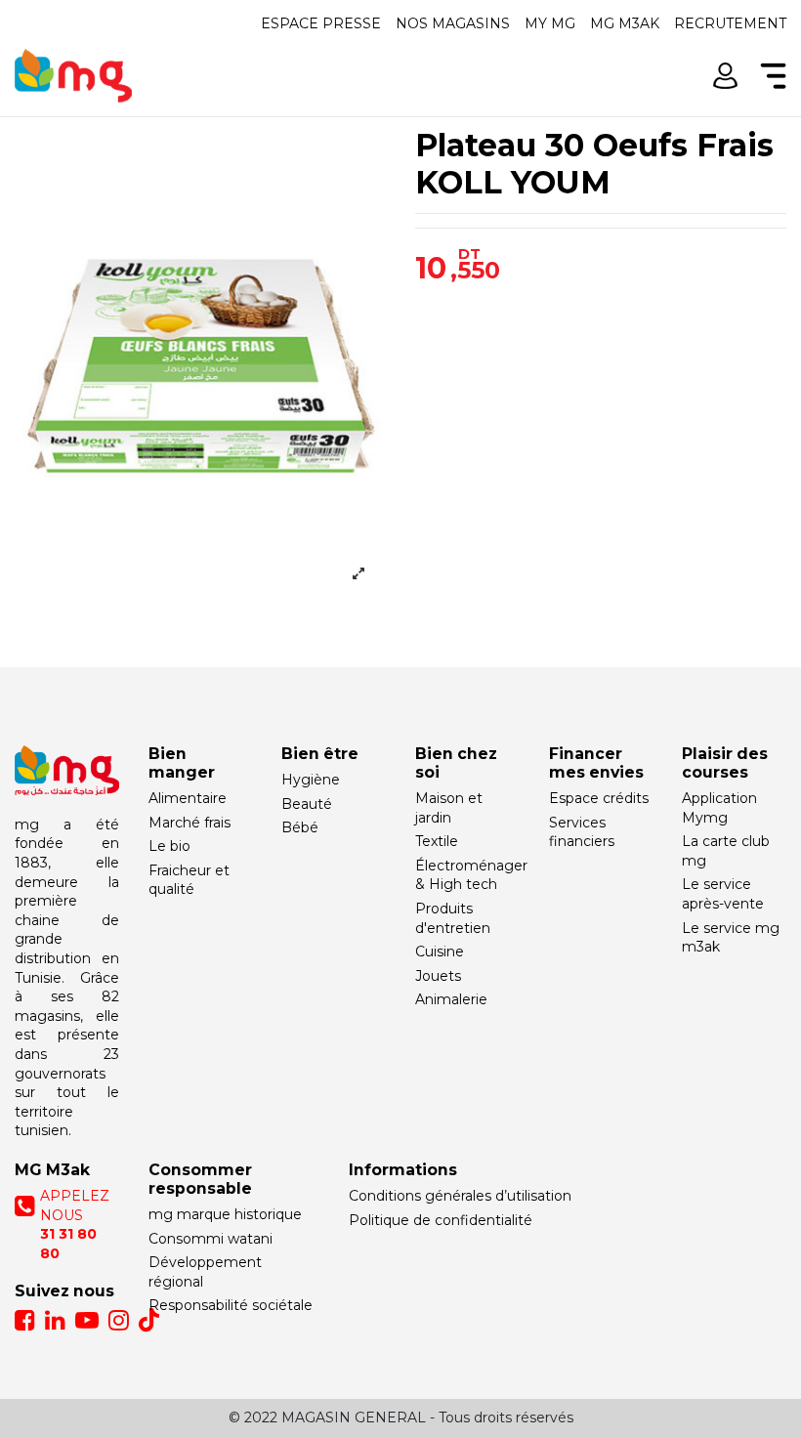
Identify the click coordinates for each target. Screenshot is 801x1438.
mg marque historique (225, 1214)
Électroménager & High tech (471, 875)
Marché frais (189, 822)
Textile (436, 841)
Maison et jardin (449, 807)
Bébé (299, 827)
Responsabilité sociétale (230, 1305)
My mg (550, 23)
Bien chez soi (456, 763)
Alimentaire (187, 798)
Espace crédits (599, 798)
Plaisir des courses (725, 763)
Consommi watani (210, 1239)
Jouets (438, 976)
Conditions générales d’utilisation (460, 1196)
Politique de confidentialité (440, 1220)
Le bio (169, 846)
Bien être (319, 753)
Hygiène (310, 779)
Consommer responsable (200, 1179)
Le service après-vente (723, 893)
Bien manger (181, 763)
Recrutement (730, 23)
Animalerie (451, 999)
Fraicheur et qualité (189, 880)
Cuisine (439, 951)
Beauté (306, 804)
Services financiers (581, 832)
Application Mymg (719, 807)
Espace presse (321, 23)
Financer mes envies (596, 763)
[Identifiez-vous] (725, 76)
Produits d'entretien (452, 918)
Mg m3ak (624, 23)
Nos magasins (453, 23)
